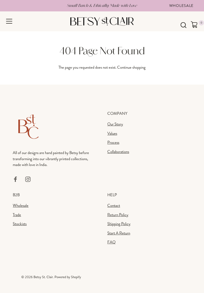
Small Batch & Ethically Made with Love (102, 5)
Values (112, 133)
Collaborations (118, 152)
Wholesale (181, 5)
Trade (17, 215)
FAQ (111, 242)
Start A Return (118, 233)
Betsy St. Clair (43, 277)
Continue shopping (131, 67)
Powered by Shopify (67, 277)
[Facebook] (15, 179)
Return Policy (117, 215)
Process (113, 142)
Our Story (115, 124)
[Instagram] (28, 179)
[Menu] (9, 21)
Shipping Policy (118, 224)
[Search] (183, 25)
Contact (113, 205)
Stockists (20, 224)
